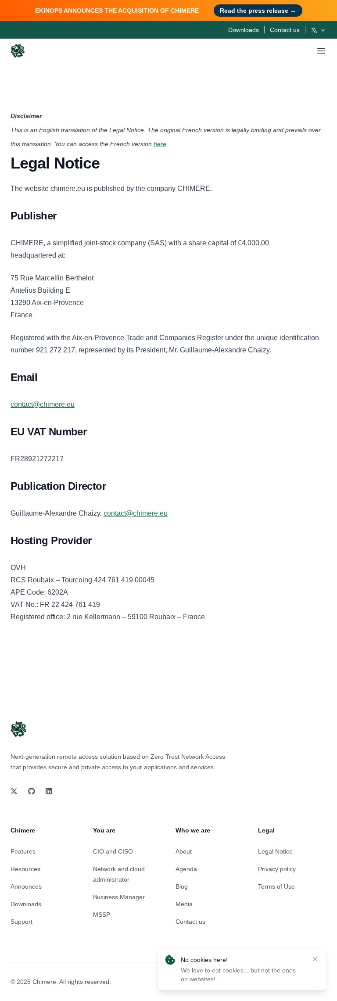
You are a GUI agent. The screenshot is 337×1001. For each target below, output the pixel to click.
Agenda (186, 868)
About (184, 851)
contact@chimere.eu (43, 404)
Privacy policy (277, 868)
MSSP (101, 914)
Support (21, 921)
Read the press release (258, 10)
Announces (26, 886)
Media (184, 904)
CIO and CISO (113, 851)
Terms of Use (276, 886)
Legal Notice (275, 851)
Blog (182, 886)
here (160, 143)
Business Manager (119, 897)
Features (23, 851)
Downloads (243, 29)
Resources (25, 868)
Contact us (285, 29)
